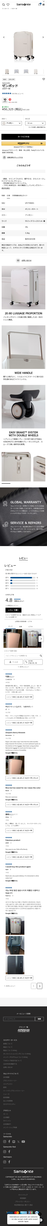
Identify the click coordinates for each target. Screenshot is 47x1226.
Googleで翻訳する (11, 753)
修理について (7, 1044)
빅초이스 (8, 895)
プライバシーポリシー (23, 1202)
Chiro (7, 817)
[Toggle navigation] (43, 5)
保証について (7, 1047)
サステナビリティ (9, 1104)
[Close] (43, 1)
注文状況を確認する (10, 1064)
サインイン (7, 1121)
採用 (4, 1087)
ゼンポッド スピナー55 (24, 723)
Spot (6, 869)
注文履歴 (6, 1117)
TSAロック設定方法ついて (12, 1061)
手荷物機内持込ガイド (19, 195)
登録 (39, 1019)
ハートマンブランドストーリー (14, 1091)
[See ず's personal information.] (9, 709)
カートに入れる (23, 136)
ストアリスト (7, 1084)
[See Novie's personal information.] (11, 790)
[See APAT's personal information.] (11, 843)
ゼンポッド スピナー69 (24, 978)
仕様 (8, 195)
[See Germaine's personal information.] (14, 735)
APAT (7, 843)
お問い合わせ (26, 260)
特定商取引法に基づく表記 (23, 1205)
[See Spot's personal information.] (10, 869)
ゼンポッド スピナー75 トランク (27, 778)
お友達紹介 (7, 1124)
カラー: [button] (4, 119)
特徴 (3, 195)
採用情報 (6, 1097)
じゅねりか (8, 679)
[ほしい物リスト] (8, 4)
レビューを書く (13, 610)
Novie (7, 790)
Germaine (8, 735)
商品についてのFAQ (10, 1050)
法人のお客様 (7, 1101)
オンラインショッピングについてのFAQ (17, 1054)
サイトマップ (23, 1195)
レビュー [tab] (23, 558)
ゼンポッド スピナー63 (24, 697)
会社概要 (6, 1077)
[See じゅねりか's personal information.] (14, 679)
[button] (13, 123)
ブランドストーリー (10, 1081)
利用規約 (23, 1198)
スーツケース (5, 8)
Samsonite (6, 83)
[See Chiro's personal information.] (11, 817)
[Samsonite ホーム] (23, 4)
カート (5, 1114)
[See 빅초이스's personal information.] (13, 896)
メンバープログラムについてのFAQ (15, 1057)
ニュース (6, 1094)
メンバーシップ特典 (10, 1127)
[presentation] (3, 37)
